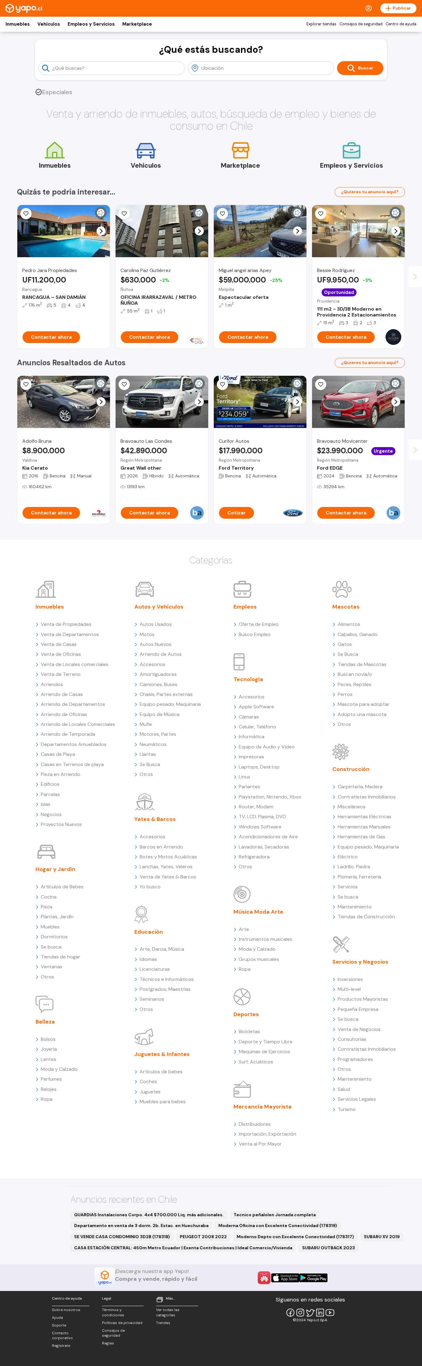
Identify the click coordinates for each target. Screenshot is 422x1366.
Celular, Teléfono (257, 726)
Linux (244, 776)
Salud (344, 1089)
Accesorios (152, 664)
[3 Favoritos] (26, 213)
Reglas (108, 1343)
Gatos (345, 644)
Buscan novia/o (355, 674)
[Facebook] (290, 1313)
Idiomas (148, 959)
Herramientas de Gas (361, 836)
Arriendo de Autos (161, 654)
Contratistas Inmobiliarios (367, 797)
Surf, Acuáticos (256, 1061)
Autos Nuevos (155, 644)
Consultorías (352, 1039)
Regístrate (61, 1345)
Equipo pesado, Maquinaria (170, 704)
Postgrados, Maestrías (165, 989)
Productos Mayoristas (363, 999)
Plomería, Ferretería (359, 877)
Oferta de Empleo (259, 624)
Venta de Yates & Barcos (168, 877)
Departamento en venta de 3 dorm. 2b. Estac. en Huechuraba (141, 1225)
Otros (47, 977)
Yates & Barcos (155, 819)
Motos (147, 634)
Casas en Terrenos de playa (72, 764)
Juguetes (150, 1091)
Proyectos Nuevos (61, 824)
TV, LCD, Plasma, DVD (262, 816)
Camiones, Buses (158, 684)
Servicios (348, 886)
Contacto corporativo (62, 1335)
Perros (345, 694)
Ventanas (51, 966)
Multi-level (349, 989)
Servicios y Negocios (360, 962)
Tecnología (248, 679)
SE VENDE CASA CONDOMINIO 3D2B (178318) (122, 1236)
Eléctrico (348, 856)
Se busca (51, 947)
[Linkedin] (320, 1313)
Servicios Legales (357, 1099)
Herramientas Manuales (364, 826)
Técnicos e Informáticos (167, 979)
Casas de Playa (58, 754)
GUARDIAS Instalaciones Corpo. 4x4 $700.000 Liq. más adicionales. (149, 1214)
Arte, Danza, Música (162, 949)
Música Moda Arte (258, 912)
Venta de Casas (59, 644)
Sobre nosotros (66, 1309)
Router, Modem (256, 806)
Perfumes (51, 1079)
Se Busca (150, 764)
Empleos (245, 606)
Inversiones (350, 979)
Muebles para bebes (163, 1101)
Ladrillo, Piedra (354, 866)
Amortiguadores (158, 674)
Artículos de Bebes (62, 886)
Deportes (246, 1014)
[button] (101, 231)
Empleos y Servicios (91, 24)
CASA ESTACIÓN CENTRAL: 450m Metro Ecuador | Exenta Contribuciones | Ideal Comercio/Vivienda (183, 1248)
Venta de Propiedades (66, 624)
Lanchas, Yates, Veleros (166, 866)
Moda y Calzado (59, 1069)
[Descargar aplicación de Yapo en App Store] (285, 1277)
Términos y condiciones (113, 1312)
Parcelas (50, 794)
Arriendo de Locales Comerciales (78, 724)
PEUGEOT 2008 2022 (203, 1236)
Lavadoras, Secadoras (264, 847)
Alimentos (349, 624)
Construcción (350, 769)
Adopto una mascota (362, 714)
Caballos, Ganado (358, 634)
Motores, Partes (158, 734)
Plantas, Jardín (57, 916)
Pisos (47, 906)
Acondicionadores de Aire (268, 836)
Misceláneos (351, 806)
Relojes (49, 1089)
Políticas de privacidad (122, 1322)
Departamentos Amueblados (74, 744)
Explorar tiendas (321, 24)
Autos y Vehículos (159, 606)
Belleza (45, 1021)
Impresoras (251, 756)
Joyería (49, 1049)
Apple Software (256, 706)
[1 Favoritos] (124, 213)
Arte (244, 929)
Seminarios (152, 999)
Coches (148, 1081)
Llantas (148, 754)
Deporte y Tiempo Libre (266, 1041)
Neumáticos (153, 744)
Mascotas (346, 606)
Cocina (49, 897)
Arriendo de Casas (62, 694)
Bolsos (48, 1039)
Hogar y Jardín (55, 869)
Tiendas (163, 1322)
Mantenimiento (355, 906)
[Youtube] (330, 1313)
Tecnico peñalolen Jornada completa (275, 1214)
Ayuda (57, 1317)
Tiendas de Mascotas (362, 664)
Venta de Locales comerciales (74, 664)
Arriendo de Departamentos (73, 704)
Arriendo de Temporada (68, 734)
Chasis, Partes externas (166, 694)
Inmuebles (18, 24)
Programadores (355, 1059)
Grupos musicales (259, 959)
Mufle (146, 724)
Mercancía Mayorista (263, 1106)
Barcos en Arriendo (161, 847)
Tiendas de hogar (60, 956)
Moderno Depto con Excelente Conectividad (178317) (295, 1236)
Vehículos (48, 24)
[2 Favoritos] (320, 384)
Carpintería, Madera (360, 786)
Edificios (50, 784)
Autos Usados (156, 624)
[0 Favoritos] (26, 384)
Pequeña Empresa (358, 1009)
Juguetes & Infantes (162, 1054)
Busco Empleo (255, 634)
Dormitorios (54, 936)
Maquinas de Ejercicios (264, 1051)
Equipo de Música (159, 714)
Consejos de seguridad (361, 24)
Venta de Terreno (61, 674)
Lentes (48, 1059)
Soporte (59, 1325)
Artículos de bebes (161, 1071)
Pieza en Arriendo (60, 774)
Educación (148, 932)
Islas (45, 804)
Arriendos (52, 684)
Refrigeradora (254, 856)
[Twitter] (310, 1313)
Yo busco (150, 886)
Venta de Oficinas (61, 654)
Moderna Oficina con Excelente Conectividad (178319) (277, 1225)
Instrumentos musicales (265, 939)
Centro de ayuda (401, 24)
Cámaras (249, 717)
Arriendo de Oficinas (64, 714)
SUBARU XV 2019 (382, 1236)
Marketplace (137, 24)
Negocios (51, 814)
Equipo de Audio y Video (267, 747)
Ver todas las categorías (167, 1312)
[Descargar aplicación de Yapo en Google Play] (313, 1277)
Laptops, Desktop (259, 767)
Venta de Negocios (359, 1029)
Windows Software (260, 826)
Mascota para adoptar (364, 704)
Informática (251, 736)
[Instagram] (300, 1313)
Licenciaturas (155, 969)
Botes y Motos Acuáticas (168, 856)
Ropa (47, 1099)
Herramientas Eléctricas (364, 816)
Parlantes (249, 786)
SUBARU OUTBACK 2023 (328, 1248)
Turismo (347, 1109)
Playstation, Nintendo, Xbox (270, 797)
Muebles (50, 927)
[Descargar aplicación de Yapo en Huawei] (264, 1278)
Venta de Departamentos (70, 634)
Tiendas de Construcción (366, 916)
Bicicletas (249, 1031)
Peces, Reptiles (354, 684)
